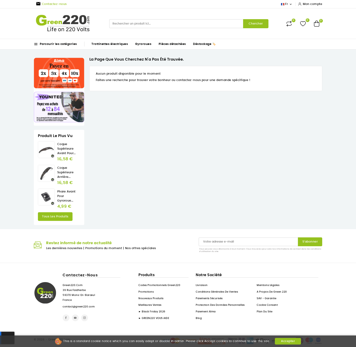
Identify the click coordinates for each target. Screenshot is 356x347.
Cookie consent (267, 305)
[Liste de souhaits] (303, 23)
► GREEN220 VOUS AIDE (153, 318)
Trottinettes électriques (109, 44)
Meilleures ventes (150, 305)
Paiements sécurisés (209, 298)
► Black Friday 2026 (151, 311)
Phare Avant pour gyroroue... (66, 196)
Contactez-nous (80, 275)
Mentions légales (268, 285)
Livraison (202, 285)
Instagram (84, 317)
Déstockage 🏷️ (204, 44)
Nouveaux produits (151, 298)
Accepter (288, 341)
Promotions (146, 292)
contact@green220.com (79, 306)
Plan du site (264, 311)
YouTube (75, 317)
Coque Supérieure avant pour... (66, 149)
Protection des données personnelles (220, 305)
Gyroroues (143, 44)
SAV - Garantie (266, 298)
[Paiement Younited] (59, 107)
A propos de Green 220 (272, 292)
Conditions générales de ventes (217, 292)
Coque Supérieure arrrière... (65, 172)
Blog (199, 318)
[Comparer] (289, 23)
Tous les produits (55, 216)
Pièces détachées (172, 44)
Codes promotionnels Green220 (159, 285)
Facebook (66, 317)
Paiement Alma (206, 311)
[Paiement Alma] (59, 73)
